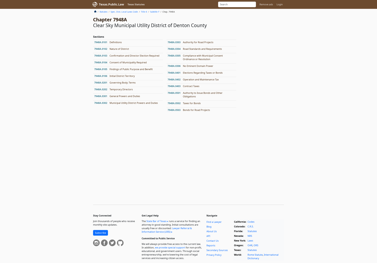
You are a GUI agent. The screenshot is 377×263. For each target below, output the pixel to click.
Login (280, 4)
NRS (250, 236)
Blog (208, 226)
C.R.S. (251, 226)
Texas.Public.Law (111, 4)
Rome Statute (255, 254)
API (208, 236)
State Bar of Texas (156, 221)
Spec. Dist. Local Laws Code (124, 11)
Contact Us (212, 240)
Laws (250, 240)
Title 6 (144, 11)
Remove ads (266, 4)
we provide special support (170, 247)
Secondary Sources (217, 250)
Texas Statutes (136, 4)
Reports (210, 245)
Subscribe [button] (100, 232)
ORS (256, 245)
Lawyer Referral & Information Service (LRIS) (167, 230)
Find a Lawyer (214, 222)
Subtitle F (154, 11)
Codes (251, 221)
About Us (211, 231)
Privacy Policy (213, 255)
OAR (250, 245)
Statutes (104, 11)
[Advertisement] (262, 58)
